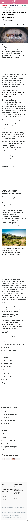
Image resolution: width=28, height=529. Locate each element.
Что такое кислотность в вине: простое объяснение (17, 7)
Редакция (4, 486)
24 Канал (4, 5)
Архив (15, 498)
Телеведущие (5, 494)
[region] (14, 525)
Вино (6, 7)
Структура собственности (8, 499)
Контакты (16, 496)
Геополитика (14, 5)
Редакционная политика (7, 489)
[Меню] (3, 2)
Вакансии (4, 496)
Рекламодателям (18, 484)
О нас (3, 484)
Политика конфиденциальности (19, 490)
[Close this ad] (27, 520)
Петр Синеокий (9, 20)
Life (3, 7)
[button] (4, 24)
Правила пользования (19, 486)
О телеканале (5, 491)
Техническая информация (17, 493)
